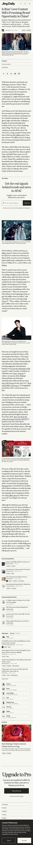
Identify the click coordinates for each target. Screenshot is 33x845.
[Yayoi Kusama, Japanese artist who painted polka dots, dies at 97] (3, 571)
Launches (14, 588)
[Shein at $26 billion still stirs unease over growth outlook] (3, 564)
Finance (13, 566)
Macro (5, 647)
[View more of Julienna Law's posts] (3, 30)
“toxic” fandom (18, 373)
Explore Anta (5, 678)
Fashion (24, 30)
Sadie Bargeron (9, 578)
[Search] (25, 3)
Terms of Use (27, 208)
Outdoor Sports (15, 665)
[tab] (12, 633)
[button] (20, 3)
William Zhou (5, 654)
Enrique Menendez (10, 586)
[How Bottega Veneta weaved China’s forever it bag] (16, 733)
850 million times (11, 495)
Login (21, 796)
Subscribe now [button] (16, 791)
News (13, 573)
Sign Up (27, 203)
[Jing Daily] (8, 3)
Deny (8, 840)
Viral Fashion (21, 581)
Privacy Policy (19, 208)
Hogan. (4, 265)
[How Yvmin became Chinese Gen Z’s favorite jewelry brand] (3, 579)
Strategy (29, 30)
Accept (24, 840)
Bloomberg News (10, 563)
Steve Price (4, 644)
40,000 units (21, 282)
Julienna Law (8, 30)
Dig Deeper (5, 67)
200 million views (19, 135)
